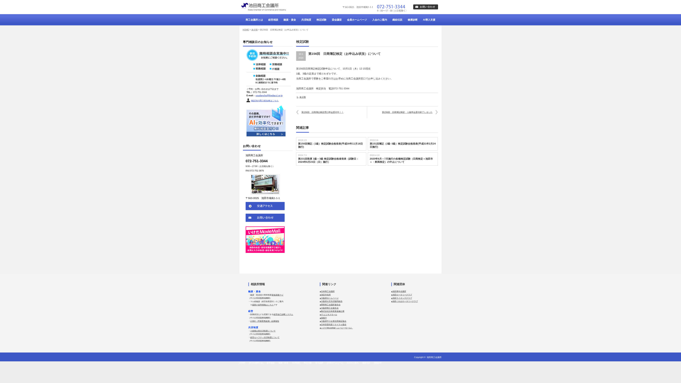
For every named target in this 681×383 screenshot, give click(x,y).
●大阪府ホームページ (329, 298)
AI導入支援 (429, 19)
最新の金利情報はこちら (263, 305)
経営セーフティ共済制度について (264, 337)
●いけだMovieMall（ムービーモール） (336, 328)
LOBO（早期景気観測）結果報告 (264, 321)
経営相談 (273, 19)
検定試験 (321, 19)
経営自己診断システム (283, 314)
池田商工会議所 (434, 357)
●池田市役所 (325, 295)
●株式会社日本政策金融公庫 (332, 311)
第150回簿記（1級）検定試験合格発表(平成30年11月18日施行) (330, 145)
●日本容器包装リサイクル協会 (333, 324)
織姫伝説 (397, 19)
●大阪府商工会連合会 (329, 308)
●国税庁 (323, 318)
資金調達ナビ (277, 295)
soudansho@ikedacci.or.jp (269, 95)
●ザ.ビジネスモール (328, 314)
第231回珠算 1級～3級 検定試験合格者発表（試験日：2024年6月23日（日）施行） (328, 160)
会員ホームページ (357, 19)
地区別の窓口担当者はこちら (265, 100)
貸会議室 (337, 19)
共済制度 (306, 19)
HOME (246, 30)
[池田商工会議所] (263, 7)
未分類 (254, 30)
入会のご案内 (379, 19)
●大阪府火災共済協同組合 (331, 301)
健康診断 (413, 19)
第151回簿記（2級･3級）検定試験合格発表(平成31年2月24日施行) (403, 145)
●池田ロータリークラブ (401, 295)
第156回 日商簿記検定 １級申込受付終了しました (407, 112)
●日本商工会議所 (327, 291)
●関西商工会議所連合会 (330, 305)
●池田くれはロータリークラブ (404, 301)
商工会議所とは (254, 19)
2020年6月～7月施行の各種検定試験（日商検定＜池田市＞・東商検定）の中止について (401, 160)
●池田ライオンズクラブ (401, 298)
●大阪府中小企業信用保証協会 (333, 321)
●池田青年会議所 (398, 291)
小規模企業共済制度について (263, 331)
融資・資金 (290, 19)
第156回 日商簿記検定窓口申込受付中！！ (322, 112)
